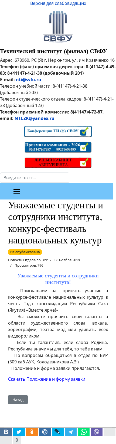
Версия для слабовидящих (58, 3)
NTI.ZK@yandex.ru (34, 118)
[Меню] (16, 191)
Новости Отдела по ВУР (28, 259)
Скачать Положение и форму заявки (46, 379)
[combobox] (34, 178)
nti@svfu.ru (28, 79)
